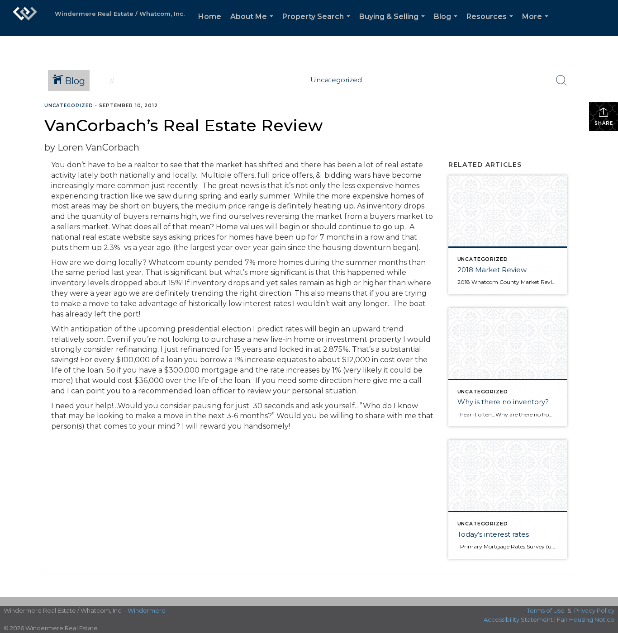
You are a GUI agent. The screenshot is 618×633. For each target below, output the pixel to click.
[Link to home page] (25, 18)
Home (209, 16)
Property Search (318, 24)
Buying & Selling (393, 24)
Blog (447, 24)
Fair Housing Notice (585, 619)
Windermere (147, 610)
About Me (253, 24)
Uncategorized (68, 106)
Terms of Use (546, 610)
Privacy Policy (594, 610)
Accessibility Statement (518, 619)
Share (603, 123)
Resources (491, 24)
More (537, 24)
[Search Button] (561, 80)
